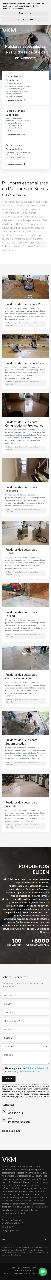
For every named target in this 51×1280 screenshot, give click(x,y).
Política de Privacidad (37, 1068)
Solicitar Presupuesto (13, 100)
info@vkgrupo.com (11, 1230)
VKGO (15, 1085)
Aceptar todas (25, 13)
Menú (4, 1239)
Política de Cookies (31, 1268)
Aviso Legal (15, 1268)
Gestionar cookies (25, 19)
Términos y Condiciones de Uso (23, 1071)
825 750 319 (7, 1227)
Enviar (9, 1078)
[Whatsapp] (43, 1272)
